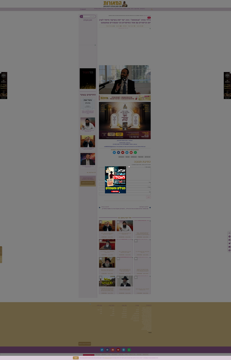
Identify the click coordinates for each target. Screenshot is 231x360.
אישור (75, 358)
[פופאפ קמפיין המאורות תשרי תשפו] (115, 193)
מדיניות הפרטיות (107, 358)
